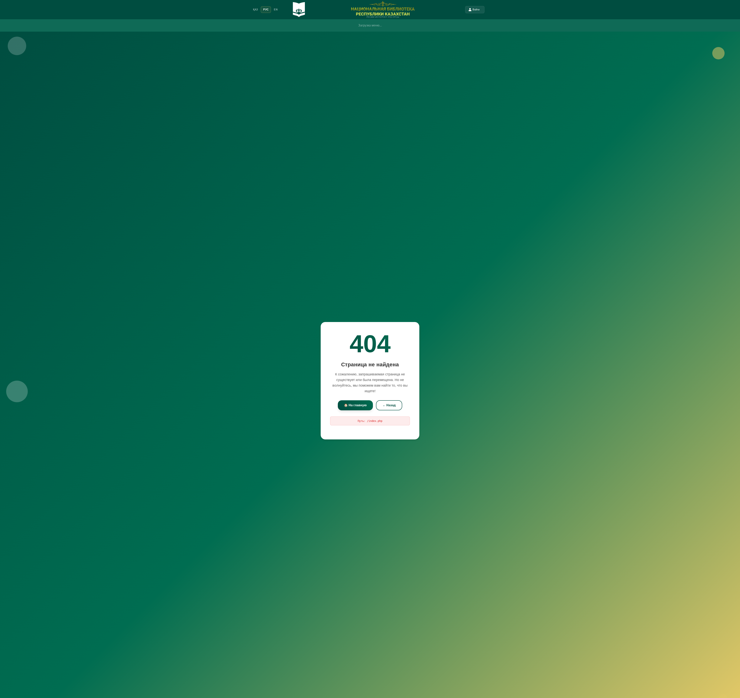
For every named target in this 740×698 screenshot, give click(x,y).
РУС (265, 9)
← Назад (389, 402)
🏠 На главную (355, 402)
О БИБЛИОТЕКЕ (287, 24)
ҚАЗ (255, 9)
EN (276, 9)
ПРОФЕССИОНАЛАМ (368, 24)
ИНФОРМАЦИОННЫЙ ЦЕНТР (406, 24)
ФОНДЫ (437, 24)
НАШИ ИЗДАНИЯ (314, 24)
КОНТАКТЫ (456, 24)
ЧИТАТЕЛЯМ (340, 24)
